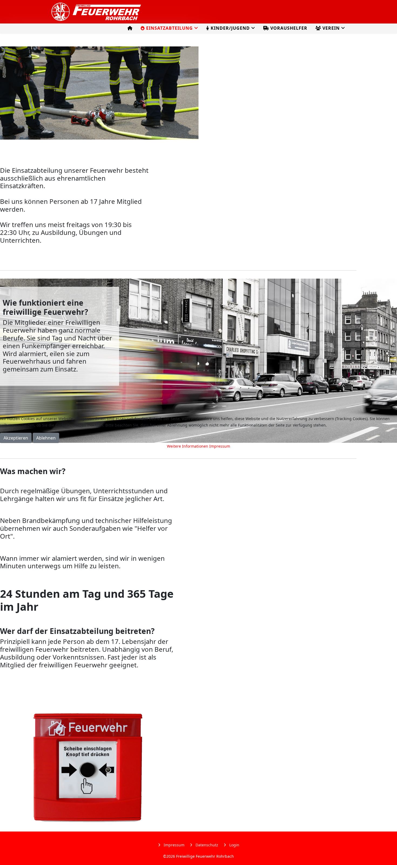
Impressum (219, 446)
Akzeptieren (16, 438)
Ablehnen (46, 438)
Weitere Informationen (187, 446)
